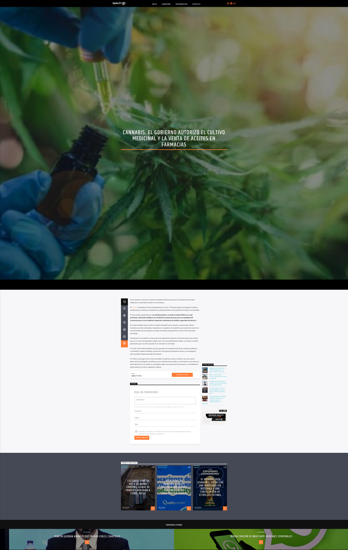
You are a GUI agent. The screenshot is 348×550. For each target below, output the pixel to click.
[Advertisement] (214, 356)
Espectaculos (162, 493)
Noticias (174, 139)
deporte (124, 493)
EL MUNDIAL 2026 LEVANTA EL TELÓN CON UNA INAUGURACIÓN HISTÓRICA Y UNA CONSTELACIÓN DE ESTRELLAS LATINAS (210, 513)
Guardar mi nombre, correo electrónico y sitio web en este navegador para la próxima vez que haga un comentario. (165, 458)
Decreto (134, 334)
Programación (181, 4)
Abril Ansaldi (125, 533)
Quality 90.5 (136, 402)
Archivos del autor (182, 401)
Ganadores (166, 4)
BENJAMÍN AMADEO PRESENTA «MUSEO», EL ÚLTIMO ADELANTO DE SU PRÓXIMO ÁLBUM (218, 409)
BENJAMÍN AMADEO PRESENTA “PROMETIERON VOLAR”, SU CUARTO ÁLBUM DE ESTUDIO (217, 396)
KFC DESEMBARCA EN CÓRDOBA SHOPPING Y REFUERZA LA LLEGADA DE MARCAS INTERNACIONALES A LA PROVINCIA (214, 426)
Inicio (154, 4)
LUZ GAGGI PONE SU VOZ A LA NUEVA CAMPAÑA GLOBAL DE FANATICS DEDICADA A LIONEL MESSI (217, 417)
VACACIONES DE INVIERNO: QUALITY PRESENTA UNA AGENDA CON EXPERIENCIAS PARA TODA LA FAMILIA (174, 513)
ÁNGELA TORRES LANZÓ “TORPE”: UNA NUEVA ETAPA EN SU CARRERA (217, 403)
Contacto (196, 4)
